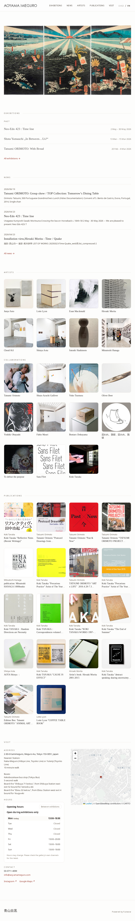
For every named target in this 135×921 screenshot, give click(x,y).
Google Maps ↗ (27, 881)
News (69, 5)
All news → (9, 253)
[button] (101, 776)
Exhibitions (55, 5)
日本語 (121, 5)
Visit (111, 5)
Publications (97, 5)
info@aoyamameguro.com (17, 874)
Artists (81, 5)
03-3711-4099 (10, 870)
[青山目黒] (20, 5)
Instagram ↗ (10, 881)
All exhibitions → (12, 158)
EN (128, 5)
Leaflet (88, 803)
